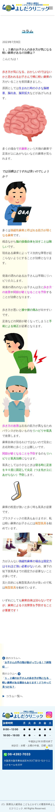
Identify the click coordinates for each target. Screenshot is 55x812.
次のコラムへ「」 (26, 662)
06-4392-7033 (18, 754)
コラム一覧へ (14, 696)
